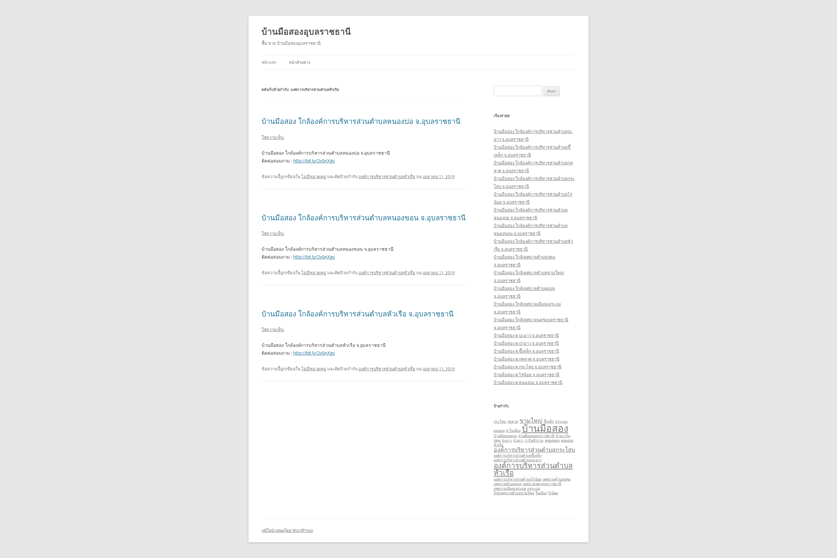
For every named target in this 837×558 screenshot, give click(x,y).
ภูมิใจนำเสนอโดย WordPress (287, 530)
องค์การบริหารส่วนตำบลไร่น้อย (517, 479)
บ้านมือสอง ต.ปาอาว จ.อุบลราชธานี (526, 343)
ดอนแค (499, 430)
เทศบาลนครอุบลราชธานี (542, 484)
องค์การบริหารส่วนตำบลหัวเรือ (387, 176)
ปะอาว (507, 440)
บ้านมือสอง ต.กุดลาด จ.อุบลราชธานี (526, 359)
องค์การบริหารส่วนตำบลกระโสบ (534, 449)
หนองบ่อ (567, 440)
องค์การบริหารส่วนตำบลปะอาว (517, 460)
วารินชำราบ (534, 440)
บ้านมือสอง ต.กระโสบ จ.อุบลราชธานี (527, 367)
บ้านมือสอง (545, 428)
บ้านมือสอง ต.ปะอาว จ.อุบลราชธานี (526, 335)
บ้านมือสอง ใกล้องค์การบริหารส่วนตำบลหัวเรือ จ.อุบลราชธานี (357, 313)
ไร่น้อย (553, 493)
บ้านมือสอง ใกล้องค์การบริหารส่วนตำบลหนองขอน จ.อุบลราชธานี (364, 217)
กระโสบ (500, 421)
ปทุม (497, 440)
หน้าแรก (269, 62)
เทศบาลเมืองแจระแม (510, 488)
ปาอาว (518, 440)
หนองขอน (552, 440)
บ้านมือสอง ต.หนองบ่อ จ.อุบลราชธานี (528, 382)
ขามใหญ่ (531, 420)
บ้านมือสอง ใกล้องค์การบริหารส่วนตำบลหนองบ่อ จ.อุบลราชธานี (361, 121)
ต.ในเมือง (513, 430)
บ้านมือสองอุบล (505, 435)
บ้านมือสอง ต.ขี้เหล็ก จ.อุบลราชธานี (526, 351)
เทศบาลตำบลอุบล (507, 484)
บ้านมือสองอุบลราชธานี (306, 31)
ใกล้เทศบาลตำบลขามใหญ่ (514, 493)
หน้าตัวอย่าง (299, 62)
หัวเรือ (498, 445)
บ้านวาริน (562, 435)
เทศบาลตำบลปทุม (556, 479)
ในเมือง (541, 493)
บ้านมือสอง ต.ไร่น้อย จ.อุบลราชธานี (526, 375)
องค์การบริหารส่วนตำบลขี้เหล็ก (517, 455)
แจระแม (533, 488)
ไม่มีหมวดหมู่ (313, 176)
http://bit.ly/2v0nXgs (314, 161)
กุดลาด (512, 421)
